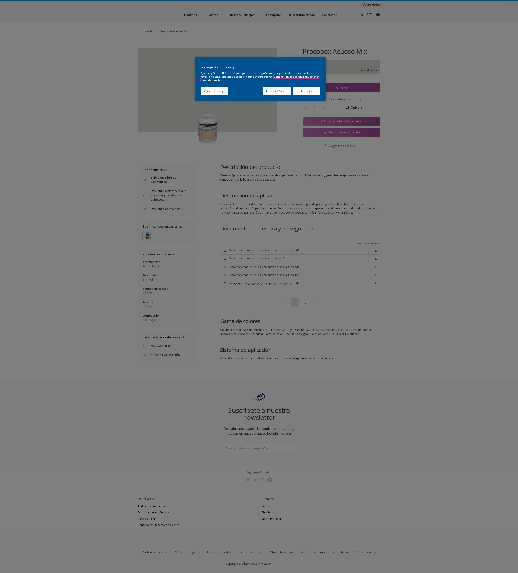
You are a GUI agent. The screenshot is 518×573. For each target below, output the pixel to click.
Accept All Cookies (277, 91)
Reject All (306, 91)
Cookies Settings (214, 91)
